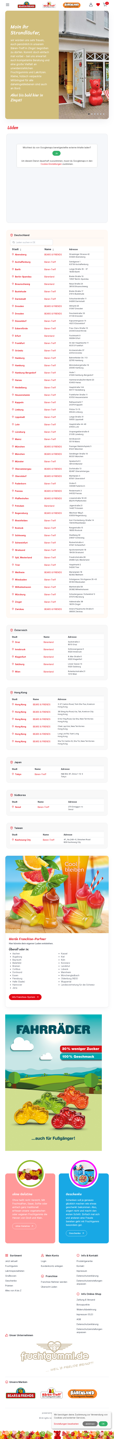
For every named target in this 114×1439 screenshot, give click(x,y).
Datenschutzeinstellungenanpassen (89, 1282)
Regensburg (21, 513)
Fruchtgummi (11, 1266)
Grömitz (19, 350)
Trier (17, 565)
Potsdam (19, 506)
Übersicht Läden (49, 1287)
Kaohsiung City (23, 840)
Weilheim (19, 572)
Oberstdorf (20, 476)
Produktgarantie (85, 1261)
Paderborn (20, 483)
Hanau (18, 380)
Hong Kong (20, 704)
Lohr (17, 424)
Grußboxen (10, 1276)
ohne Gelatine (22, 1226)
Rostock (19, 528)
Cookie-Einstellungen (51, 164)
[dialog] (81, 1420)
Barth (18, 269)
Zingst (18, 602)
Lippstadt (20, 417)
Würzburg (20, 594)
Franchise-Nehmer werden (54, 1282)
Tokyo (18, 774)
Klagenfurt (20, 657)
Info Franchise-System (23, 997)
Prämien (9, 1285)
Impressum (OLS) (85, 1314)
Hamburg (19, 358)
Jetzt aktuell (11, 1261)
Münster (19, 461)
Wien (17, 671)
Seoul (18, 807)
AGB (79, 1319)
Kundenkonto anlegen (52, 1266)
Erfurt (18, 336)
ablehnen (90, 1424)
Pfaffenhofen (22, 498)
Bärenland (49, 276)
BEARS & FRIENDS (53, 254)
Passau (19, 491)
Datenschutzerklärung (87, 1276)
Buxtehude (20, 291)
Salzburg (19, 664)
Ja (56, 153)
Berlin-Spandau (23, 276)
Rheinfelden (21, 520)
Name (48, 249)
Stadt (15, 249)
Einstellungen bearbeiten (66, 1424)
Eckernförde (21, 328)
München (20, 446)
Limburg (19, 409)
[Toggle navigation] (7, 4)
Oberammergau (23, 469)
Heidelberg (21, 387)
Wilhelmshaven (23, 587)
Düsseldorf (20, 321)
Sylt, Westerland (23, 557)
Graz (17, 642)
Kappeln (19, 402)
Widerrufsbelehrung (86, 1309)
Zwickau (19, 609)
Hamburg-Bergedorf (25, 372)
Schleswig (20, 535)
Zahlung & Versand (86, 1299)
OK (103, 1424)
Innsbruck (20, 649)
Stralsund (20, 550)
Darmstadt (20, 299)
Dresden (19, 306)
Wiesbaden (21, 579)
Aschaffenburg (22, 262)
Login (43, 1261)
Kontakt (80, 1266)
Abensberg (20, 254)
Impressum (82, 1271)
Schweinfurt (21, 542)
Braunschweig (22, 284)
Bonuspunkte (83, 1304)
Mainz (18, 439)
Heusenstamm (22, 395)
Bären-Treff (50, 262)
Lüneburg (20, 432)
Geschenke (75, 1233)
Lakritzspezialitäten (14, 1271)
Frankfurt (20, 343)
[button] (89, 114)
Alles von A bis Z (13, 1290)
